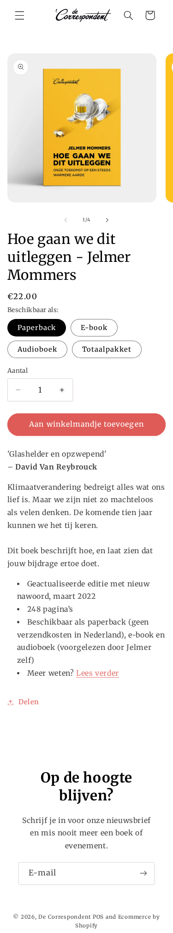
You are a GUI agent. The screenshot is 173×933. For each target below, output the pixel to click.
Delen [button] (28, 702)
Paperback (37, 328)
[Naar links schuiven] (65, 220)
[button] (19, 15)
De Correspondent (64, 917)
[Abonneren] (143, 873)
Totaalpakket (106, 349)
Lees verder (97, 673)
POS (98, 917)
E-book (94, 328)
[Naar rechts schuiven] (107, 220)
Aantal (17, 371)
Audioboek (37, 349)
